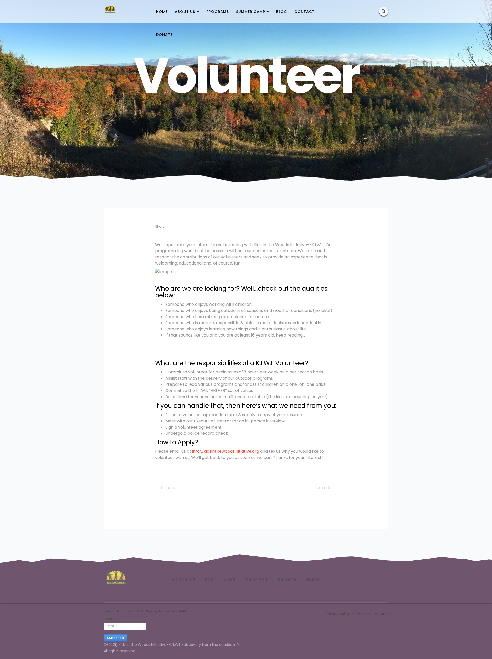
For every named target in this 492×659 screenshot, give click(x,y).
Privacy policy (338, 613)
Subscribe (115, 637)
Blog (281, 11)
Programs (217, 11)
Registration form (372, 613)
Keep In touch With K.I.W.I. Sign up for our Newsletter (146, 611)
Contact (304, 11)
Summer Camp (250, 11)
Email (109, 619)
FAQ (209, 579)
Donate (164, 34)
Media (313, 579)
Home (162, 11)
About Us (185, 11)
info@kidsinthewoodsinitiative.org (225, 451)
